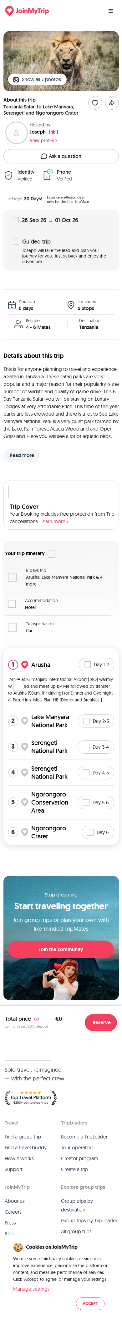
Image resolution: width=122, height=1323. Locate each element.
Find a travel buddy (26, 1147)
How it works (19, 1158)
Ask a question (65, 156)
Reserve (102, 1022)
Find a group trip (23, 1137)
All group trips (76, 1231)
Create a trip (74, 1169)
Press (10, 1223)
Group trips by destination (77, 1205)
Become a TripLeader (84, 1137)
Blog (10, 1233)
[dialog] (61, 1277)
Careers (13, 1212)
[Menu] (110, 10)
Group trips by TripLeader (89, 1220)
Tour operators (77, 1147)
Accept (90, 1304)
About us (15, 1201)
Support (14, 1169)
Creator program (79, 1158)
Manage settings (31, 1289)
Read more (22, 455)
